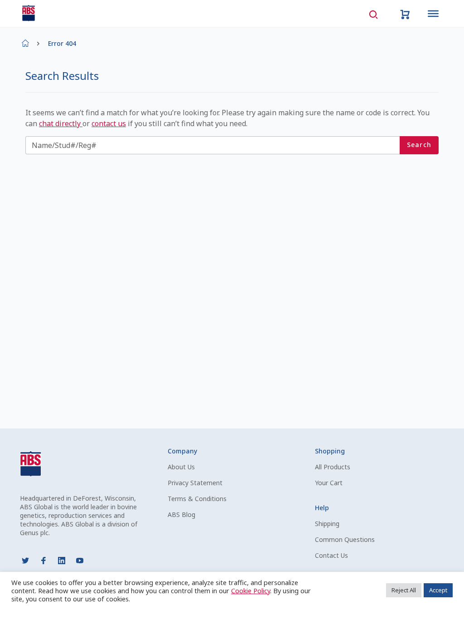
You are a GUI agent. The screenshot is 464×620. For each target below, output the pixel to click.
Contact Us (331, 555)
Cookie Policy (250, 590)
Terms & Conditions (197, 498)
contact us (109, 123)
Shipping (327, 523)
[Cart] (405, 14)
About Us (181, 467)
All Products (332, 467)
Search (419, 144)
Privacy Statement (195, 482)
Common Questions (345, 539)
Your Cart (329, 482)
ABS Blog (181, 514)
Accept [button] (438, 590)
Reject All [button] (404, 590)
